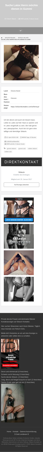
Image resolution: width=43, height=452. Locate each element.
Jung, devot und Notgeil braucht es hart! (16, 380)
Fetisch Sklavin (11, 19)
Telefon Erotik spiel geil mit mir (12, 382)
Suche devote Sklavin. (9, 377)
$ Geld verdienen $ (21, 434)
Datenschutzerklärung (28, 432)
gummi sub (22, 148)
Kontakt (15, 432)
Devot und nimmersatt (9, 372)
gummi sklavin (11, 148)
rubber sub (8, 151)
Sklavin (21, 172)
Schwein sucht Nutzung (10, 374)
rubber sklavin (32, 148)
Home (9, 432)
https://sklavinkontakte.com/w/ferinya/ (25, 107)
